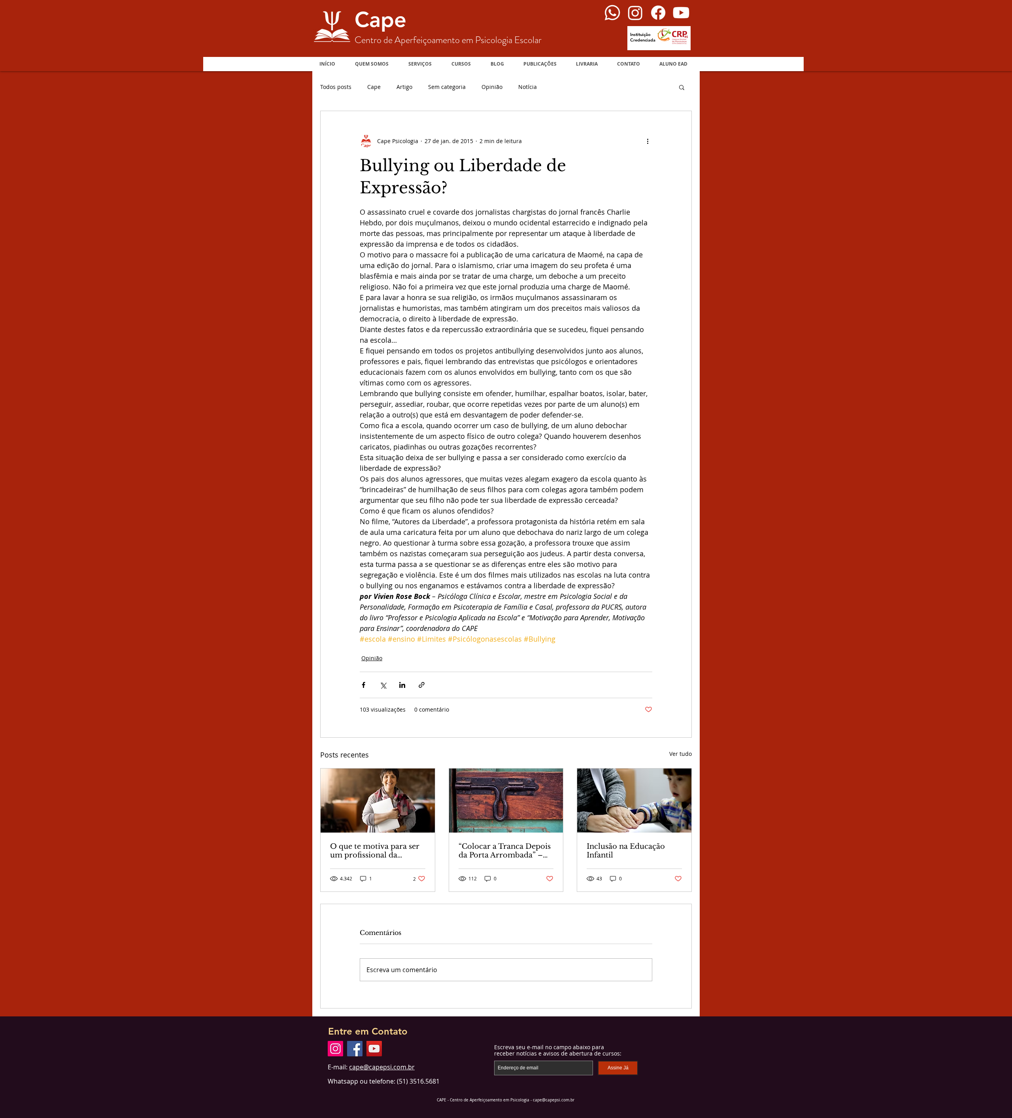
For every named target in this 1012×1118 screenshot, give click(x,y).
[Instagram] (335, 1048)
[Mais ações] (647, 141)
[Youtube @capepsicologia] (681, 12)
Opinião (491, 87)
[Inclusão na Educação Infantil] (634, 801)
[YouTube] (374, 1048)
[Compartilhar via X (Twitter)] (383, 685)
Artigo (404, 87)
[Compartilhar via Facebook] (363, 685)
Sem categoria (447, 87)
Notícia (527, 87)
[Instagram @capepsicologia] (635, 12)
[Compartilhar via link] (421, 685)
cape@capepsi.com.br (382, 1067)
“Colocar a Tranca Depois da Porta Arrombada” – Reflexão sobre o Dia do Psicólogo (505, 850)
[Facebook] (355, 1048)
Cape (374, 87)
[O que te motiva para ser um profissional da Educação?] (378, 801)
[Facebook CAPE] (658, 12)
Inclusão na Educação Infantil (626, 850)
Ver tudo (680, 753)
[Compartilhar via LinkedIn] (402, 685)
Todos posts (335, 87)
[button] (461, 64)
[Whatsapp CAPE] (612, 12)
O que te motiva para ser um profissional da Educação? (374, 850)
